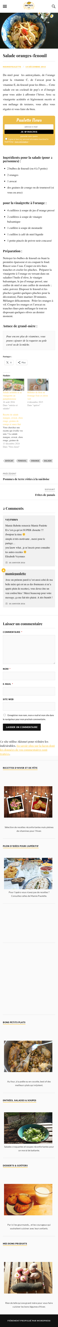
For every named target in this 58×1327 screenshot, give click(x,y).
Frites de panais (45, 495)
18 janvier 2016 (17, 562)
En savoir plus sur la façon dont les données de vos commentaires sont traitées (27, 750)
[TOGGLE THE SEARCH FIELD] (53, 6)
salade (48, 461)
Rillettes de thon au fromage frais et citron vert (37, 395)
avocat (9, 461)
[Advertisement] (29, 923)
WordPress (43, 1320)
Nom (6, 669)
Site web (8, 699)
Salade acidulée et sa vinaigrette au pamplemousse (12, 395)
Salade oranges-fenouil (25, 55)
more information (21, 141)
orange (35, 461)
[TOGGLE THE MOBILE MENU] (5, 6)
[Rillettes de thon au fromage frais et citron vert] (38, 385)
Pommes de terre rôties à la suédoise (26, 479)
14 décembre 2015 (35, 67)
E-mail (8, 684)
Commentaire (12, 632)
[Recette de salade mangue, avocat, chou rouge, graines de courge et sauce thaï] (15, 430)
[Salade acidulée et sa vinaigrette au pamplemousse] (13, 385)
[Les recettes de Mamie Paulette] (29, 8)
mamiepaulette (12, 67)
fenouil (22, 461)
